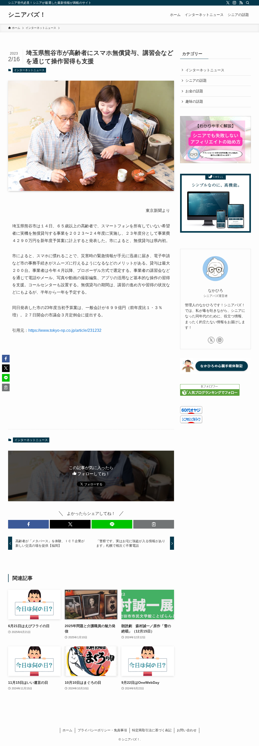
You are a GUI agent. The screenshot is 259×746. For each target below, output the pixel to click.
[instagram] (234, 3)
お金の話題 (194, 91)
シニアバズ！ (27, 15)
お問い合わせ (187, 730)
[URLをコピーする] (153, 524)
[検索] (247, 3)
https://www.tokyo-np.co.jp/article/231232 (64, 330)
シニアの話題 (196, 80)
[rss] (241, 3)
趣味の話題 (194, 101)
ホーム (67, 730)
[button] (28, 524)
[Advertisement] (91, 385)
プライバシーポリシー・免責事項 (102, 730)
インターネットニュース (29, 70)
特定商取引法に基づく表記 (151, 730)
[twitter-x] (228, 3)
